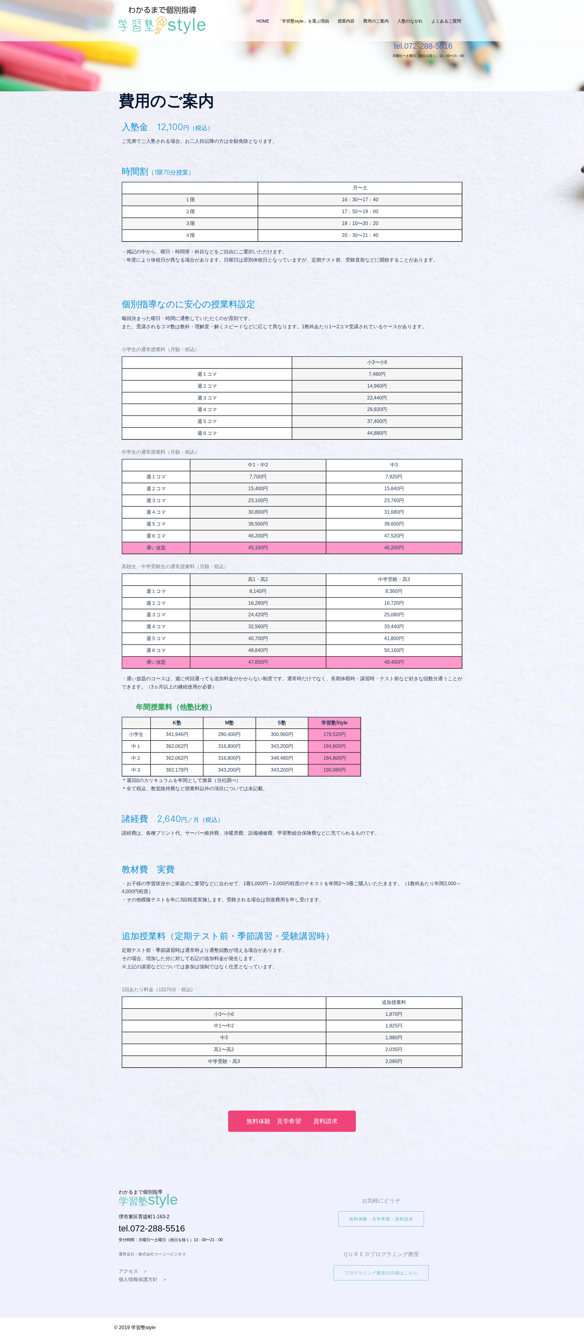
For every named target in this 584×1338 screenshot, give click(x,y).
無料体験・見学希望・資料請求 (381, 1219)
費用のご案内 (376, 21)
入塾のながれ (410, 21)
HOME (262, 21)
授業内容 (346, 21)
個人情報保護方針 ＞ (143, 1279)
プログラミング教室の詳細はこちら (381, 1272)
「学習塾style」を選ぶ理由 (303, 21)
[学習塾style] (163, 20)
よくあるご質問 (446, 21)
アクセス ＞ (133, 1271)
